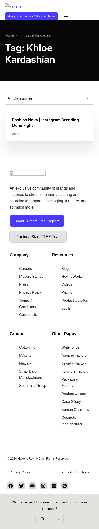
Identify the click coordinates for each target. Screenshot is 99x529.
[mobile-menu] (66, 16)
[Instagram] (43, 485)
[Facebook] (10, 485)
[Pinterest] (64, 485)
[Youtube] (32, 485)
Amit (16, 133)
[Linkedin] (53, 485)
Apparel (20, 113)
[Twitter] (21, 485)
